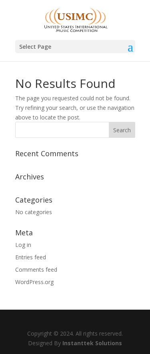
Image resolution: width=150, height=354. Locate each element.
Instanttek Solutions (92, 343)
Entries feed (30, 257)
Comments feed (36, 269)
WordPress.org (34, 282)
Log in (23, 245)
